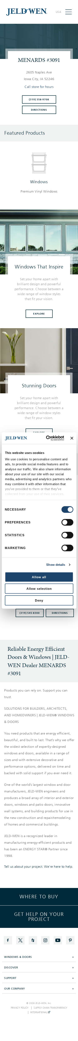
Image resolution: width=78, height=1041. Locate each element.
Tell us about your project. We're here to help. (38, 867)
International (39, 1012)
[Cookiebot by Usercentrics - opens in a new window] (47, 438)
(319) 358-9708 (39, 99)
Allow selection (39, 588)
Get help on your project (39, 916)
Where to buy (39, 897)
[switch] (67, 522)
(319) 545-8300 (30, 612)
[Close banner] (71, 438)
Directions (39, 109)
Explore (39, 313)
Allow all (39, 577)
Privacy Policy (20, 1007)
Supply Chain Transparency (50, 1007)
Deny (39, 600)
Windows (39, 181)
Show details (55, 564)
